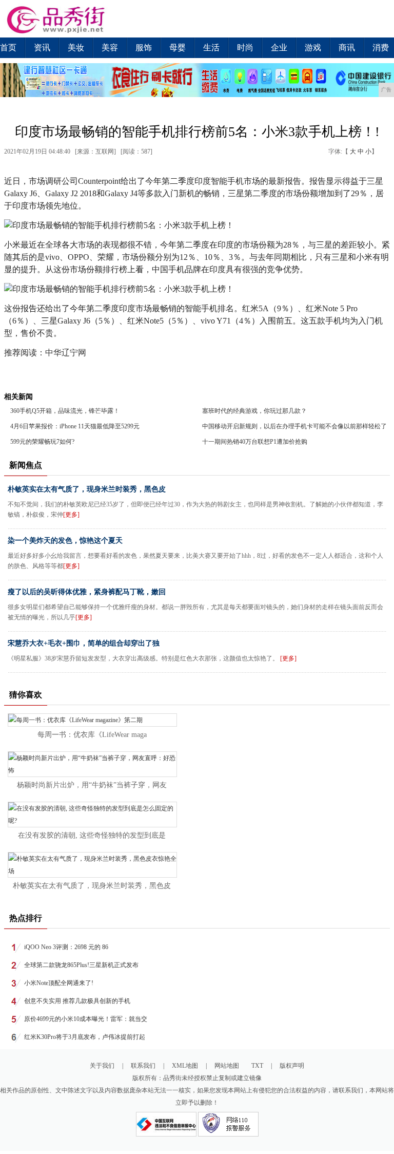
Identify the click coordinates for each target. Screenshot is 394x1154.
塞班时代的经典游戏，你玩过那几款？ (254, 410)
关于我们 (102, 1065)
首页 (8, 47)
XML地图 (185, 1065)
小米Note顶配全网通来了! (58, 983)
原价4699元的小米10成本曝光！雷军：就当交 (85, 1019)
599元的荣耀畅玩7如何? (42, 441)
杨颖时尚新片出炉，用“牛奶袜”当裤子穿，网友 (92, 785)
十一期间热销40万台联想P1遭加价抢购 (254, 441)
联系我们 (143, 1065)
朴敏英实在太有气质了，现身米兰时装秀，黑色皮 (87, 489)
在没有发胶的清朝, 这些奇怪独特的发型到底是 (92, 835)
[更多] (71, 514)
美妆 (76, 47)
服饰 (143, 47)
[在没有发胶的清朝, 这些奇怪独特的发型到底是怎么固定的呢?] (92, 820)
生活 (211, 47)
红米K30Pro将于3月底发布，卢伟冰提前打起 (84, 1037)
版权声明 (292, 1065)
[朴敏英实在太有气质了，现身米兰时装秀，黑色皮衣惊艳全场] (92, 871)
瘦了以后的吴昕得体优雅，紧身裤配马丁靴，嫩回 (87, 592)
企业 (279, 47)
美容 (110, 47)
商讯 (347, 47)
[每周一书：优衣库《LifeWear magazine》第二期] (75, 720)
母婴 (177, 47)
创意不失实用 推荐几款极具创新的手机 (77, 1001)
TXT (257, 1065)
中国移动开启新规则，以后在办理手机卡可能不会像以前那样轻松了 (294, 426)
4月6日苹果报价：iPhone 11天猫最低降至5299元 (75, 426)
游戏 (313, 47)
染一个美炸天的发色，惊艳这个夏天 (65, 540)
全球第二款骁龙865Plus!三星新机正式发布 (81, 965)
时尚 (245, 47)
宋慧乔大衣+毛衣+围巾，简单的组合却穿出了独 (84, 643)
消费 (380, 47)
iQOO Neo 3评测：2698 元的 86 (66, 947)
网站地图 (226, 1065)
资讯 (42, 47)
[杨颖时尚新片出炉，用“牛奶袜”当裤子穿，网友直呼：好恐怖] (92, 770)
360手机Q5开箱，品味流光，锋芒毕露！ (65, 410)
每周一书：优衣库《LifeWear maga (92, 735)
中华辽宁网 (65, 352)
